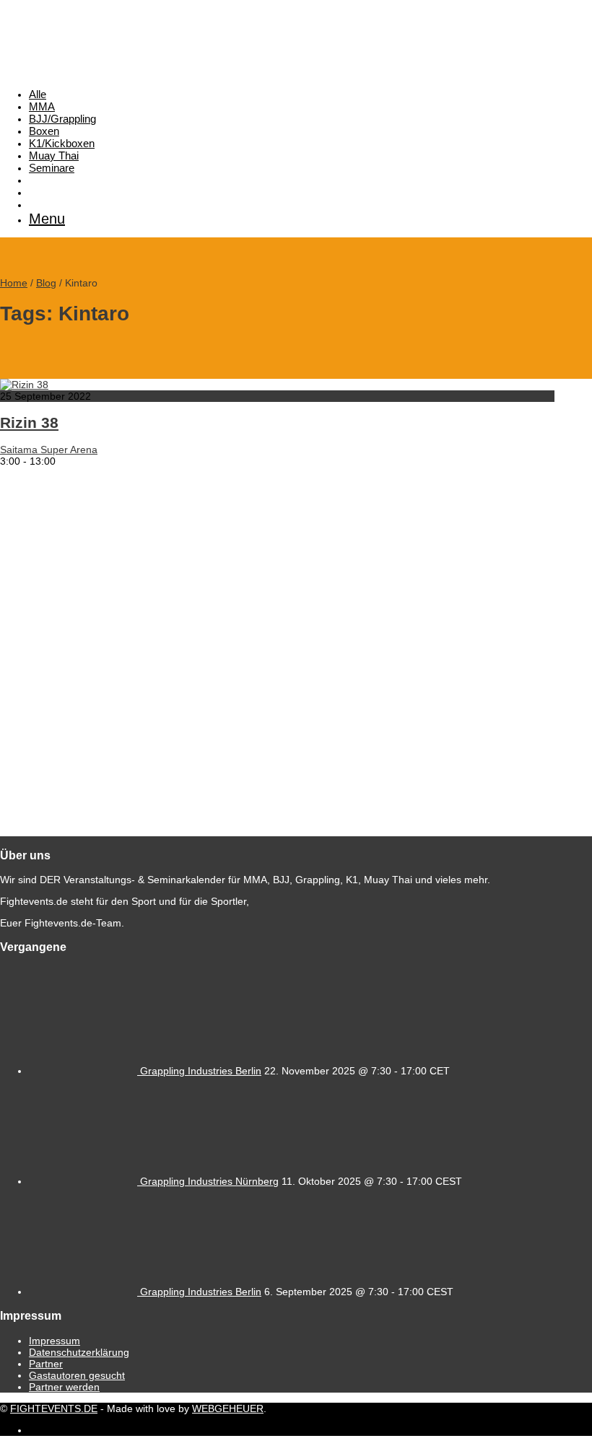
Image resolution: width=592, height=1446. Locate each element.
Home (13, 283)
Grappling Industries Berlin (200, 1071)
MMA (42, 106)
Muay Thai (54, 155)
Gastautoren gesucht (77, 1375)
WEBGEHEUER (228, 1408)
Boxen (44, 131)
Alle (37, 94)
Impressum (54, 1340)
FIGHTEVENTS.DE (53, 1408)
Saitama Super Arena (48, 449)
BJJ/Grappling (62, 119)
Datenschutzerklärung (79, 1352)
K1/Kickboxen (62, 143)
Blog (46, 283)
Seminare (51, 168)
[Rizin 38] (24, 384)
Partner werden (64, 1387)
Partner (46, 1364)
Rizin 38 (29, 422)
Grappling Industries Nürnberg (209, 1181)
